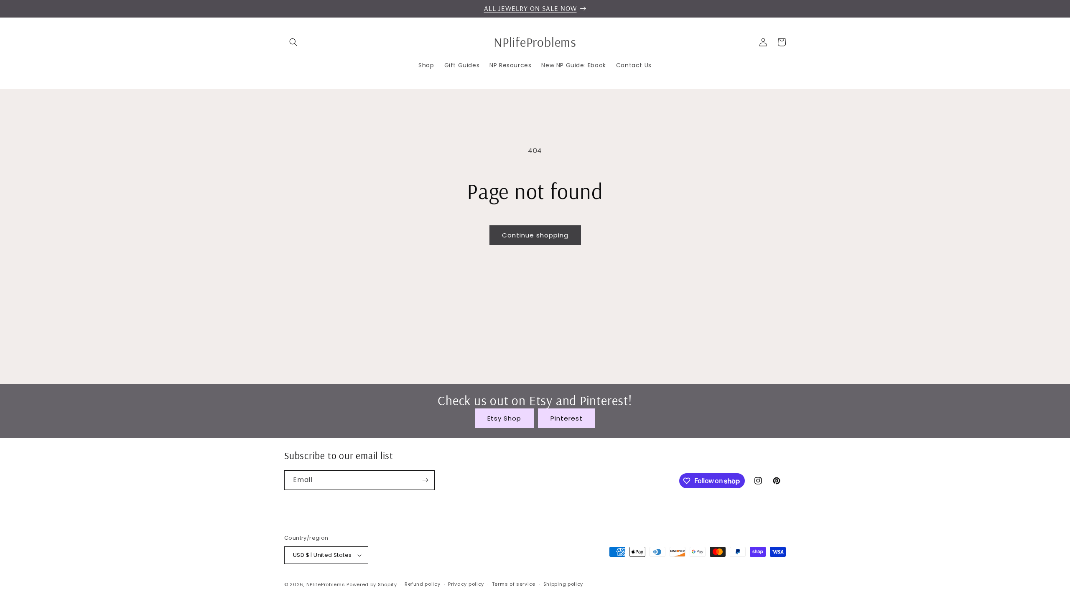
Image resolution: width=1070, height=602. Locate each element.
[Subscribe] (425, 480)
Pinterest (566, 418)
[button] (293, 42)
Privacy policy (466, 584)
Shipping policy (563, 584)
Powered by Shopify (371, 584)
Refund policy (422, 584)
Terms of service (513, 584)
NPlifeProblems (325, 584)
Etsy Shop (504, 418)
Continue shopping (535, 235)
